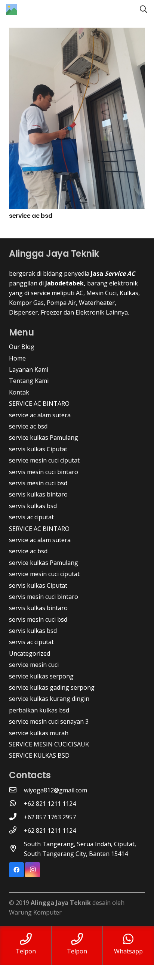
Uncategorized (29, 653)
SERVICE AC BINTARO (39, 403)
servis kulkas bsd (33, 506)
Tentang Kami (29, 381)
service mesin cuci (34, 665)
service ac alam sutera (40, 415)
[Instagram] (32, 869)
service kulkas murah (38, 733)
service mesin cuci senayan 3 (49, 721)
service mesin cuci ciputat (44, 460)
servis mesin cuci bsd (38, 483)
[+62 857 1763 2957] (16, 817)
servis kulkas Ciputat (38, 449)
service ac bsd (30, 215)
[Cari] (143, 9)
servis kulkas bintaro (38, 494)
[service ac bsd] (77, 32)
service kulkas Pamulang (43, 437)
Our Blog (21, 347)
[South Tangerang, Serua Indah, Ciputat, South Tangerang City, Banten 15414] (16, 849)
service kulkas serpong (41, 676)
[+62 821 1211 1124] (16, 803)
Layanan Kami (28, 369)
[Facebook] (16, 869)
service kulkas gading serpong (52, 687)
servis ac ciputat (31, 517)
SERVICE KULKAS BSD (39, 755)
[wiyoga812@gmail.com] (16, 790)
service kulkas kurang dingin (49, 699)
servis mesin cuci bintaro (43, 472)
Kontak (19, 392)
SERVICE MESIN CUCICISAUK (49, 744)
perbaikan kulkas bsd (39, 710)
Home (17, 358)
